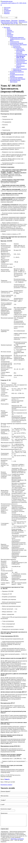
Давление (9, 30)
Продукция (7, 7)
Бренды (6, 9)
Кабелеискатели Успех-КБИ (20, 51)
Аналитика (22, 20)
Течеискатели (16, 46)
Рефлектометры (17, 70)
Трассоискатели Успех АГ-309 (10, 23)
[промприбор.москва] (7, 1)
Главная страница (5, 20)
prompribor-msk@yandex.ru (8, 3)
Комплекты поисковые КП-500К (21, 53)
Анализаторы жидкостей (16, 43)
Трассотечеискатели (21, 60)
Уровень (9, 33)
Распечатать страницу (6, 784)
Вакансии (7, 13)
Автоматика (10, 34)
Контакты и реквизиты (17, 838)
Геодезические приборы (16, 77)
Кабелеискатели (20, 61)
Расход (8, 28)
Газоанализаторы (14, 41)
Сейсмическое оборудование (17, 79)
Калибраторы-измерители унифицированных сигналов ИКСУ (17, 39)
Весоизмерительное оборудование (15, 81)
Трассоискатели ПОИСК (20, 66)
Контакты (7, 12)
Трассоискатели (23, 21)
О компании (7, 10)
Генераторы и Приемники (20, 69)
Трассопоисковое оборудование (9, 21)
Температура (10, 31)
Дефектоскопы (20, 49)
